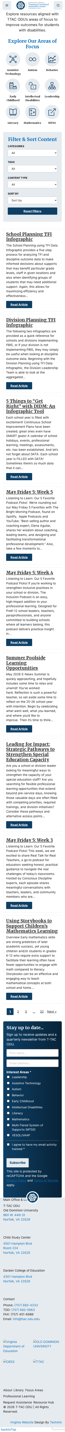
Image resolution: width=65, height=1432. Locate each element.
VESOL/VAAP (21, 1135)
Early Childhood (23, 1101)
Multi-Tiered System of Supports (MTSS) (27, 1127)
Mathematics (20, 1119)
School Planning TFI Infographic (29, 236)
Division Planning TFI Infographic (31, 322)
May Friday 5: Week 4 (29, 572)
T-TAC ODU (32, 5)
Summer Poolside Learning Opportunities (26, 663)
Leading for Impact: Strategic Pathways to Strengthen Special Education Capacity (30, 751)
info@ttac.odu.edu (26, 1319)
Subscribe (18, 1162)
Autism (16, 1089)
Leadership (19, 1077)
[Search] (58, 5)
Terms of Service (46, 1180)
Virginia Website (22, 1422)
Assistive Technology (26, 1083)
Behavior (18, 1095)
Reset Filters (32, 211)
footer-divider (32, 1197)
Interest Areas (18, 1072)
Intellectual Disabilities (27, 1107)
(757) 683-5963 (23, 1310)
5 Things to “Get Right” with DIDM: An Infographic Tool (30, 406)
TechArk (56, 1422)
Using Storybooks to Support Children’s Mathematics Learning (32, 926)
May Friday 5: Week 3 (29, 840)
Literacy (17, 1113)
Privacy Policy (16, 1180)
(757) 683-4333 (26, 1305)
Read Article (19, 304)
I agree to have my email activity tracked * (34, 1147)
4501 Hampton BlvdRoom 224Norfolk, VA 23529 (17, 1248)
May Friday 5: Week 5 (29, 492)
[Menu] (7, 5)
